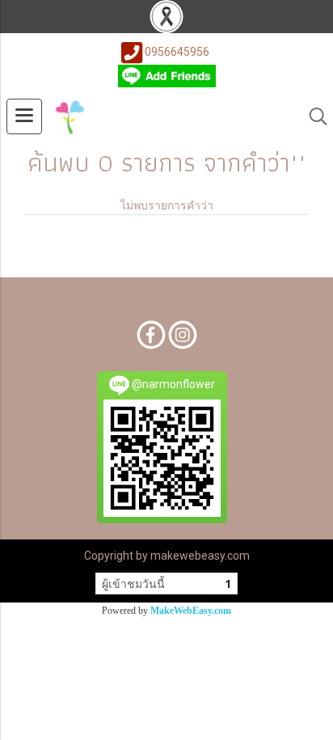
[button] (313, 116)
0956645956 (177, 51)
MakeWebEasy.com (190, 610)
